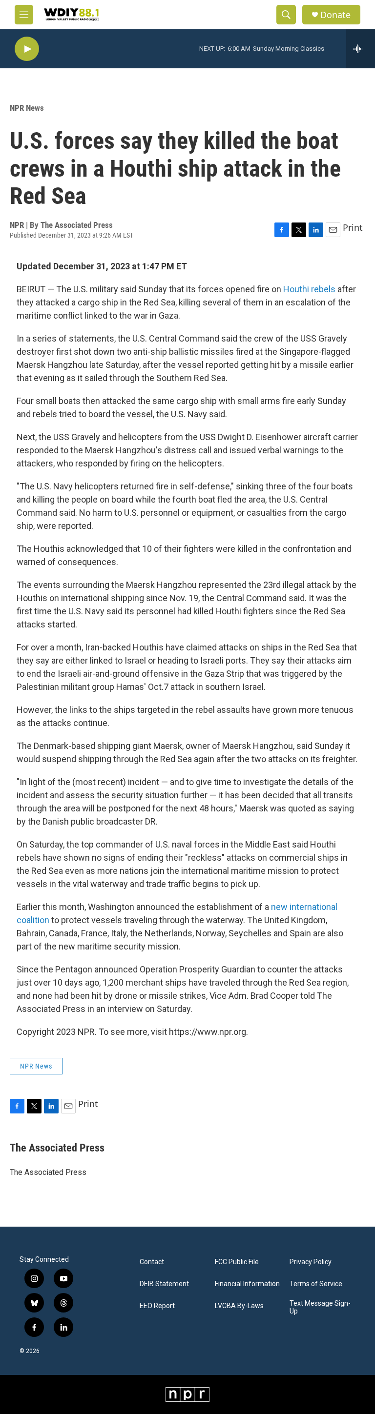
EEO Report (157, 1306)
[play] (27, 49)
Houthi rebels (309, 289)
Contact (152, 1262)
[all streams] (360, 48)
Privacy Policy (311, 1262)
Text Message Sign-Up (320, 1307)
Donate (335, 15)
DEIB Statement (164, 1284)
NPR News (27, 108)
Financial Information (247, 1284)
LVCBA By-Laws (239, 1306)
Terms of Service (316, 1284)
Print (353, 227)
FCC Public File (237, 1262)
